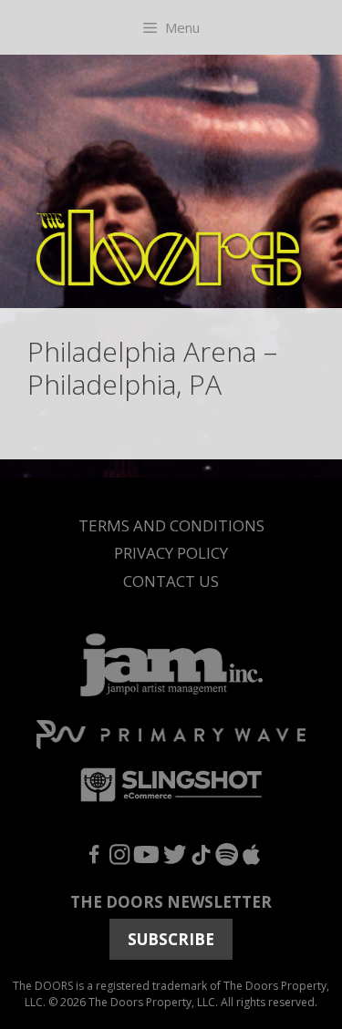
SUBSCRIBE (171, 939)
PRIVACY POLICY (171, 552)
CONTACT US (171, 581)
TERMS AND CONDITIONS (171, 525)
